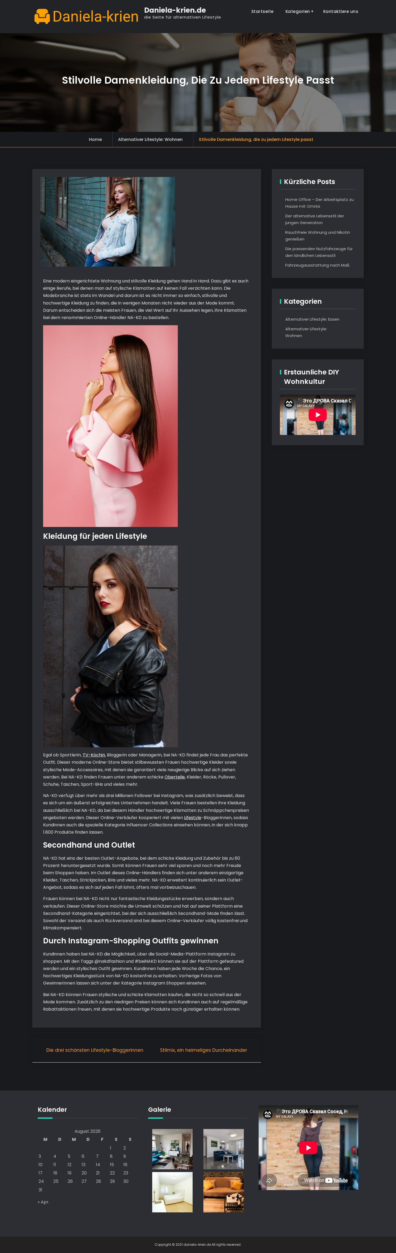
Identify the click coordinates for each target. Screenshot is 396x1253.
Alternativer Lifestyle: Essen (312, 319)
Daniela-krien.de (175, 10)
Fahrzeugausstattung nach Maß (317, 265)
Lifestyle (192, 818)
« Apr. (43, 1202)
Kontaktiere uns (341, 11)
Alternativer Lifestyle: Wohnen (150, 139)
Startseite (262, 11)
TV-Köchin (94, 755)
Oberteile (175, 777)
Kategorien (298, 11)
